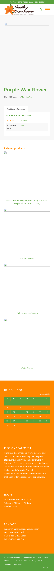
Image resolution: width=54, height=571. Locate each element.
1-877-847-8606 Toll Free (16, 532)
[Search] (39, 9)
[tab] (16, 109)
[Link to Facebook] (48, 567)
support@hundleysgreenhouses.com (21, 528)
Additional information (16, 109)
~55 (22, 125)
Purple (24, 120)
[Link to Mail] (44, 567)
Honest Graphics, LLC (14, 564)
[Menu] (46, 9)
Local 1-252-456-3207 (36, 2)
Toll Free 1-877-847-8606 (19, 2)
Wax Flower (30, 97)
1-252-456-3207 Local (15, 535)
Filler (23, 97)
